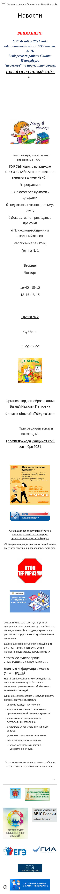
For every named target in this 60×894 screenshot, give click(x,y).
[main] (30, 15)
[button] (3, 4)
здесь (19, 673)
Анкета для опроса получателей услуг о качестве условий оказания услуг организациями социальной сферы (30, 534)
